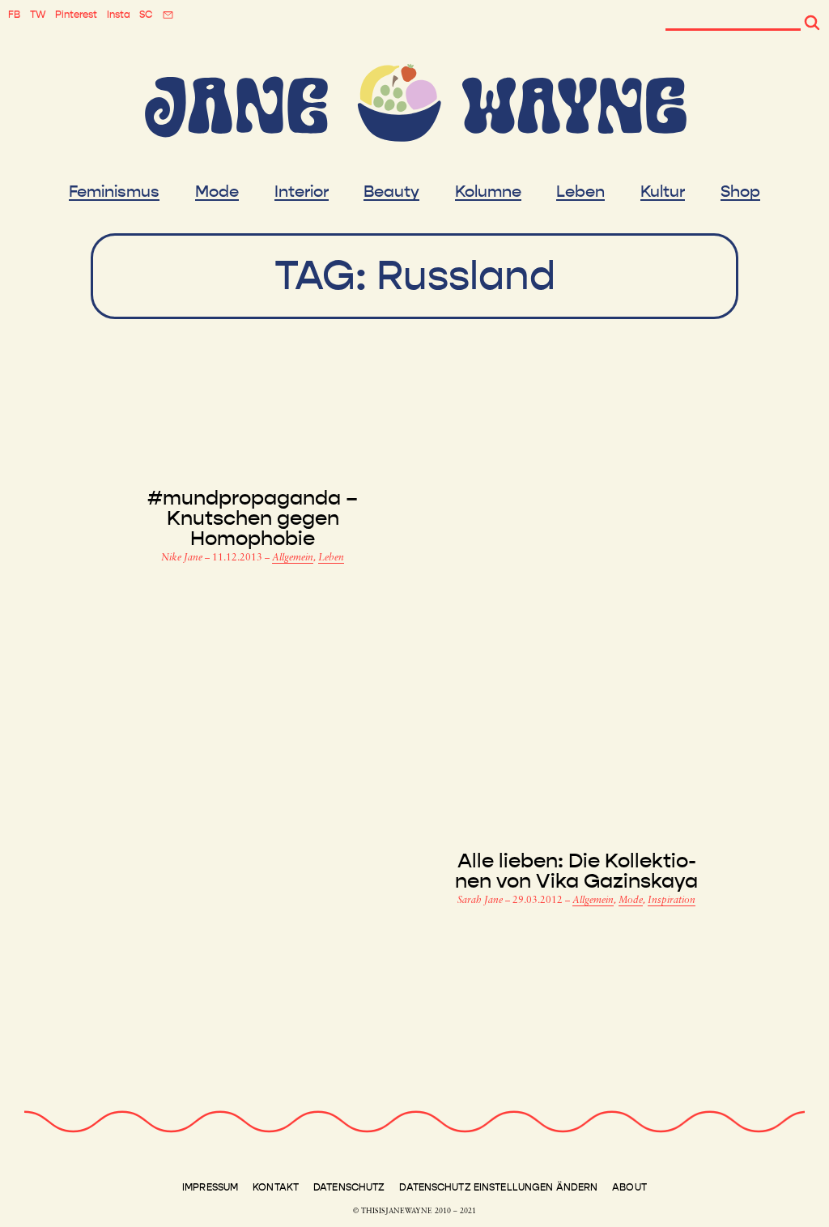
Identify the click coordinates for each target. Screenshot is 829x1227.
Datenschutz (349, 1187)
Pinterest (76, 14)
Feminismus (114, 192)
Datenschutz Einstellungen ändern (498, 1187)
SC (145, 14)
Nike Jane (183, 558)
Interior (301, 192)
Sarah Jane (481, 900)
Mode (217, 192)
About (629, 1187)
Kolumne (488, 192)
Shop (740, 192)
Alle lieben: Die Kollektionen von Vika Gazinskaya (576, 871)
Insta (118, 14)
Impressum (210, 1187)
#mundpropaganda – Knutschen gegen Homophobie (252, 518)
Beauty (391, 192)
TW (38, 14)
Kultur (662, 192)
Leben (580, 192)
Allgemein (292, 558)
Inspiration (671, 900)
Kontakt (276, 1187)
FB (14, 14)
